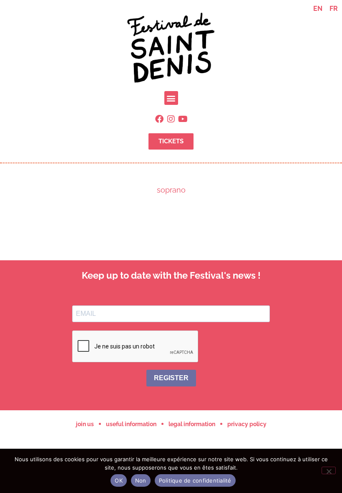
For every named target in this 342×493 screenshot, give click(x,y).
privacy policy (247, 424)
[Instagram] (171, 119)
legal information (191, 424)
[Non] (329, 470)
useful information (131, 424)
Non (140, 480)
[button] (171, 98)
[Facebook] (159, 119)
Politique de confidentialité (195, 480)
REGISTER (171, 377)
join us (85, 424)
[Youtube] (183, 119)
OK (119, 480)
